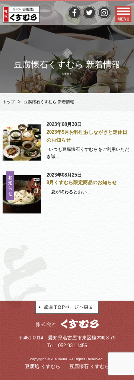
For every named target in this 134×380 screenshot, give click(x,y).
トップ (9, 101)
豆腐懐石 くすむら (89, 366)
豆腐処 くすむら (42, 366)
